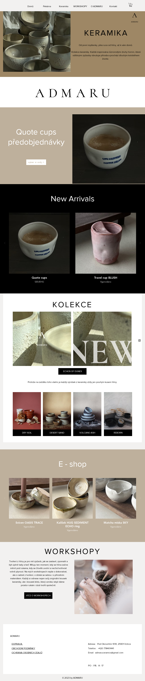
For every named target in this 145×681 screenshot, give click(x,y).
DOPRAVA (17, 644)
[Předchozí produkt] (5, 243)
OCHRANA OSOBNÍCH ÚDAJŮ (27, 652)
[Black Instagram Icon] (139, 340)
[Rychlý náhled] (39, 243)
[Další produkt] (140, 243)
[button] (130, 5)
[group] (72, 248)
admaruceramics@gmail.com (109, 652)
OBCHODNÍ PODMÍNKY (23, 648)
